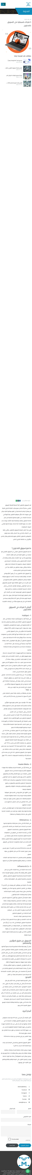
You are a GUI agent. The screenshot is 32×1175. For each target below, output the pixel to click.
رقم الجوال (12, 1108)
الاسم (29, 1108)
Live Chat (12, 1145)
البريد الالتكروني (27, 1116)
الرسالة (29, 1124)
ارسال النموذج (25, 1145)
